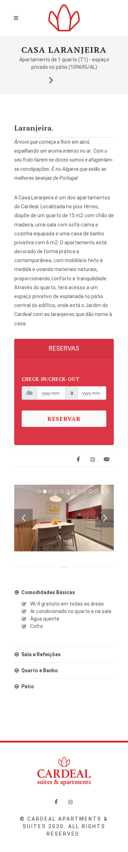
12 (101, 491)
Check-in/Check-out (51, 379)
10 (90, 491)
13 (107, 491)
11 (96, 491)
